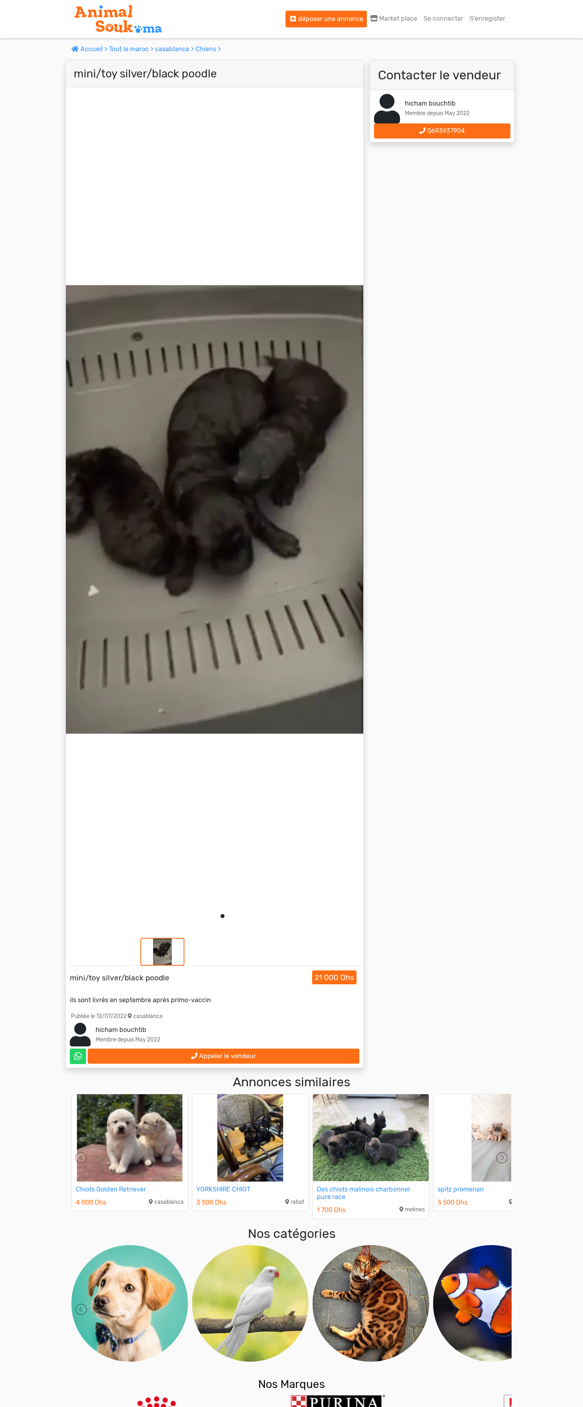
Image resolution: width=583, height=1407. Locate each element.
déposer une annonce (330, 19)
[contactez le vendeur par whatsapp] (78, 1056)
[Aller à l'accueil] (118, 19)
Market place (397, 18)
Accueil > (94, 49)
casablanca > (175, 49)
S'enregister (487, 18)
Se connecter (443, 18)
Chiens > (208, 49)
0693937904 (445, 131)
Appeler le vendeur (227, 1056)
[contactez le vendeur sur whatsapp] (78, 1056)
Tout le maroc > (132, 49)
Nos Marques (291, 1384)
